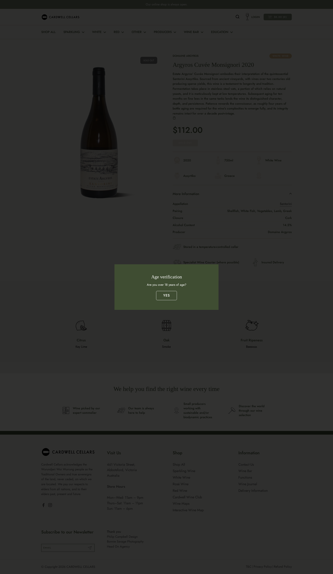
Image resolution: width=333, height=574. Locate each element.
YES (166, 295)
